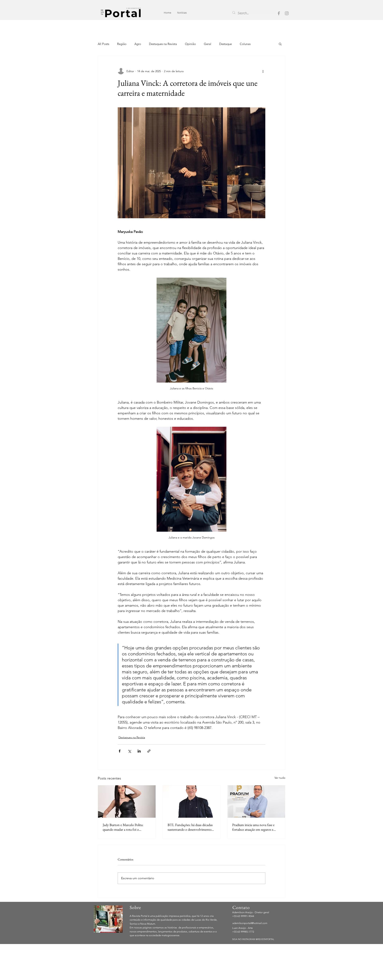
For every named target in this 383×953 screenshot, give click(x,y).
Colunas (245, 44)
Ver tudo (279, 778)
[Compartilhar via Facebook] (119, 751)
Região (121, 44)
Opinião (190, 44)
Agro (137, 44)
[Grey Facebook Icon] (278, 13)
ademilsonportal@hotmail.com (249, 923)
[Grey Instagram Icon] (286, 13)
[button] (280, 43)
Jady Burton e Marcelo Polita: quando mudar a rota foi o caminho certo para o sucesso (123, 827)
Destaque (225, 44)
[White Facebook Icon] (274, 950)
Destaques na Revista (163, 44)
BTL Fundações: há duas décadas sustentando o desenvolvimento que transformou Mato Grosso (190, 827)
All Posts (103, 44)
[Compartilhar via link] (149, 751)
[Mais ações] (263, 71)
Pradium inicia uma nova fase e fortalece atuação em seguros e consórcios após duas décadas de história (254, 827)
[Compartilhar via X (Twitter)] (129, 751)
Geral (207, 44)
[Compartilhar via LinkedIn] (139, 751)
